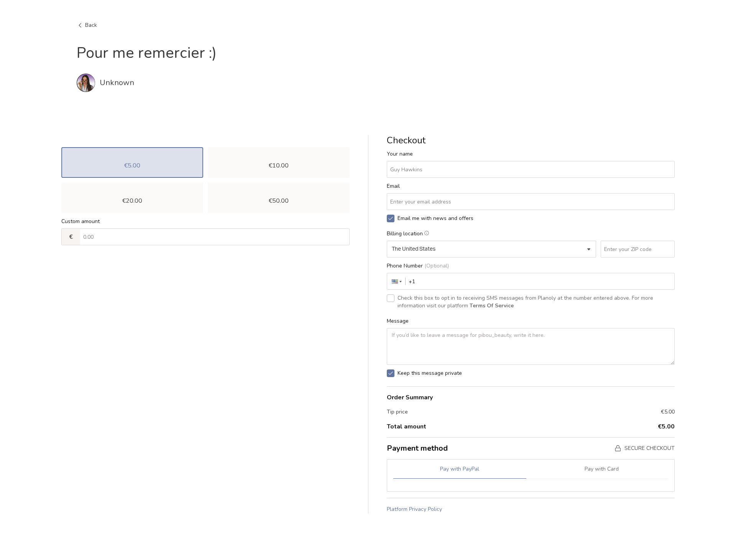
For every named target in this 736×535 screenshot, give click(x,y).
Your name (400, 154)
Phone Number (418, 265)
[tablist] (531, 472)
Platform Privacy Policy (414, 509)
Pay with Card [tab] (602, 469)
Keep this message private (430, 373)
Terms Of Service (492, 305)
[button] (396, 281)
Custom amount (80, 221)
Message (398, 321)
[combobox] (491, 249)
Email (393, 186)
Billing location (405, 233)
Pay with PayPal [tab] (459, 469)
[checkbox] (390, 218)
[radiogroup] (205, 180)
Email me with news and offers (435, 218)
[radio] (132, 162)
